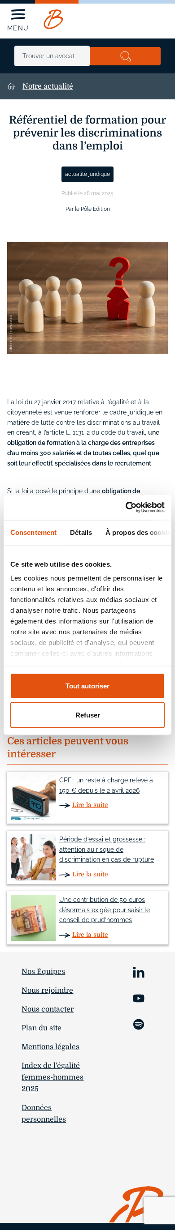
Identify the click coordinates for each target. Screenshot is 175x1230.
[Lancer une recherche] (125, 56)
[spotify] (138, 1024)
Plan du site (41, 1028)
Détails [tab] (81, 532)
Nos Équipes (43, 972)
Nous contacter (48, 1009)
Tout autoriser (87, 685)
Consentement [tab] (33, 532)
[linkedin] (138, 971)
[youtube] (138, 997)
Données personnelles (44, 1113)
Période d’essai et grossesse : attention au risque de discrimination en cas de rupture (106, 849)
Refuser (87, 715)
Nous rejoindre (47, 991)
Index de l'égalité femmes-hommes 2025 (52, 1077)
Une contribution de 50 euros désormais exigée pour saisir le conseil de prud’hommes (104, 910)
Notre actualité (47, 86)
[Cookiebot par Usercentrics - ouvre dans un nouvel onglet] (126, 507)
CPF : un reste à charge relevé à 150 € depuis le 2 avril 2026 (106, 785)
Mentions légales (50, 1047)
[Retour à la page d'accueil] (53, 19)
